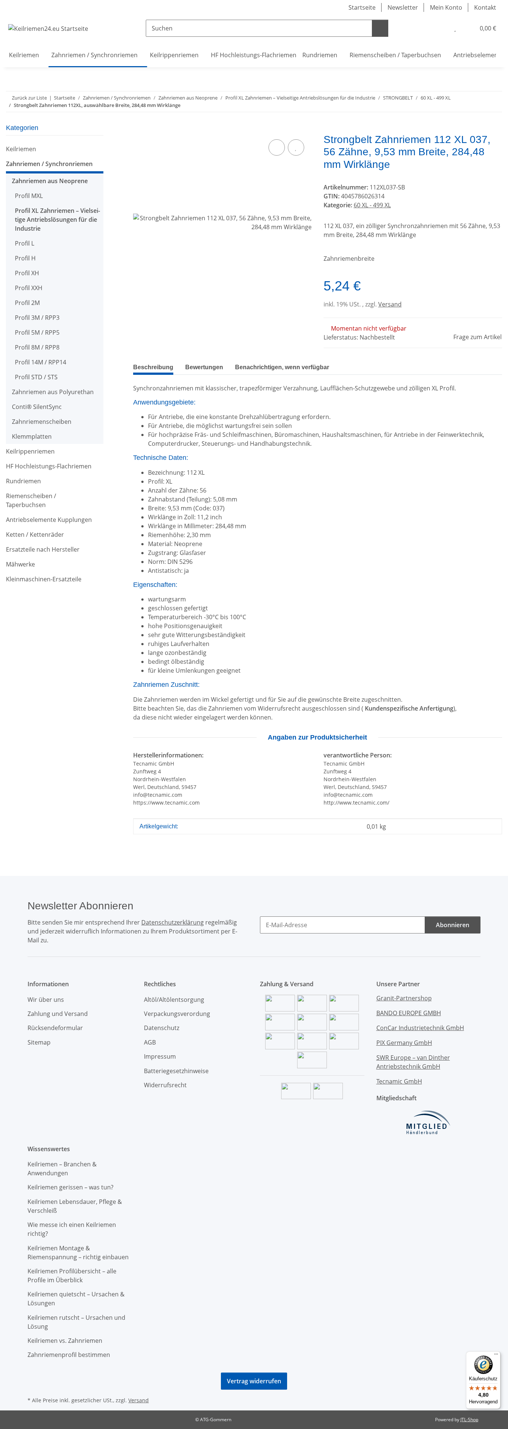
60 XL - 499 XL (372, 205)
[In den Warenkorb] (139, 129)
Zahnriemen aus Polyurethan (53, 392)
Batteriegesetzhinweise (176, 1071)
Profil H (25, 258)
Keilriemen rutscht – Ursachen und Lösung (76, 1322)
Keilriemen (21, 149)
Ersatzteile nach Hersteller (43, 549)
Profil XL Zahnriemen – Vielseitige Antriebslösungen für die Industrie (57, 220)
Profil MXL (29, 196)
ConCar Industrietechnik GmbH (420, 1028)
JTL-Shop (469, 1419)
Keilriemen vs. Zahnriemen (65, 1341)
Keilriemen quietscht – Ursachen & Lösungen (76, 1298)
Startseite (362, 7)
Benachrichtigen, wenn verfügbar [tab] (282, 367)
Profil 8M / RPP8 (37, 347)
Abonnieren (452, 925)
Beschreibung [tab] (153, 367)
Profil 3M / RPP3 (37, 318)
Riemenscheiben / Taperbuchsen (31, 500)
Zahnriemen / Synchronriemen (49, 164)
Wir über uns (46, 1000)
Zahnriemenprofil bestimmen (69, 1355)
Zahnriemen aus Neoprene (50, 181)
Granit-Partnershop (404, 998)
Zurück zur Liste (29, 97)
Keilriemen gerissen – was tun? (70, 1187)
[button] (440, 28)
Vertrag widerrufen (254, 1381)
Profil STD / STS (36, 377)
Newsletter (403, 7)
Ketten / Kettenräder (35, 534)
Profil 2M (27, 303)
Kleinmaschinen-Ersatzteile (43, 579)
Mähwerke (20, 564)
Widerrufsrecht (165, 1085)
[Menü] (496, 1355)
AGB (150, 1042)
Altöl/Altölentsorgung (174, 1000)
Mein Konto (446, 7)
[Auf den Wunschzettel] (296, 147)
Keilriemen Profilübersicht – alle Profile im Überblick (72, 1275)
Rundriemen (23, 481)
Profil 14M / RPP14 (40, 362)
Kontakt (485, 7)
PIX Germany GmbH (404, 1043)
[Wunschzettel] (455, 28)
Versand (390, 304)
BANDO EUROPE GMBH (408, 1013)
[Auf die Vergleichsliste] (277, 147)
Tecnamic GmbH (399, 1081)
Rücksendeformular (55, 1028)
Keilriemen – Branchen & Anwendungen (62, 1168)
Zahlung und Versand (58, 1014)
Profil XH (27, 273)
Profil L (24, 243)
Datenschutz (161, 1028)
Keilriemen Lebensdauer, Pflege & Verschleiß (75, 1206)
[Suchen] (380, 28)
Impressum (160, 1056)
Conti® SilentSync (37, 407)
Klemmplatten (32, 436)
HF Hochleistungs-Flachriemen (48, 466)
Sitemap (39, 1042)
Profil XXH (28, 288)
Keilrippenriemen (30, 451)
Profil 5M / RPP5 (37, 332)
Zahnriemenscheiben (41, 422)
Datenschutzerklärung (172, 922)
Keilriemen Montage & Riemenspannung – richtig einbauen (78, 1252)
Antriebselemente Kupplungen (49, 520)
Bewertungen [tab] (204, 367)
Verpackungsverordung (177, 1014)
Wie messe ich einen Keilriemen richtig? (72, 1229)
